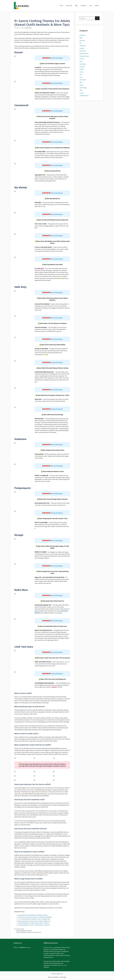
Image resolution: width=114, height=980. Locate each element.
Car (80, 43)
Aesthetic (82, 35)
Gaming (81, 67)
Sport (81, 85)
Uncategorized (83, 95)
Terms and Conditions (53, 977)
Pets (80, 82)
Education (82, 51)
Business (82, 40)
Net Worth (83, 5)
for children (66, 662)
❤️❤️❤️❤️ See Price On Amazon (52, 58)
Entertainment (83, 53)
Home (61, 5)
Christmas (82, 46)
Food (81, 61)
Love (80, 77)
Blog (76, 5)
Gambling (82, 64)
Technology (83, 88)
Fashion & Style (20, 929)
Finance (81, 59)
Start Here (69, 5)
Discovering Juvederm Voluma (24, 930)
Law (80, 74)
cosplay (81, 48)
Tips (90, 5)
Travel (81, 93)
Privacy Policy (62, 977)
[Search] (97, 18)
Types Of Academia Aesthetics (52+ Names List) (28, 932)
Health (81, 69)
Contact (97, 5)
